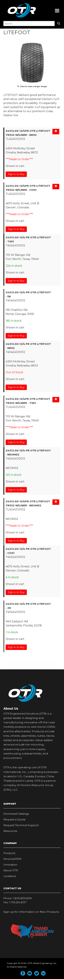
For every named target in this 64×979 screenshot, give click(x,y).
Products (9, 853)
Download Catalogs (16, 813)
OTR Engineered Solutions (21, 17)
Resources (10, 831)
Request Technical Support (21, 825)
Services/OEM (12, 858)
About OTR (10, 870)
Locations (9, 876)
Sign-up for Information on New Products (31, 911)
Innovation (10, 864)
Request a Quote (14, 819)
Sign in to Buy (16, 174)
